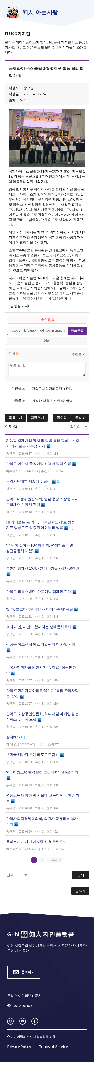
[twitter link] (22, 1021)
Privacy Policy (19, 1046)
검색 (80, 875)
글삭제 (80, 417)
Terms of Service (53, 1046)
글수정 (62, 417)
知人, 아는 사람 (40, 12)
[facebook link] (34, 1021)
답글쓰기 (37, 417)
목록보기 (15, 417)
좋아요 (47, 319)
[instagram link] (10, 1021)
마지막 (56, 860)
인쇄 (47, 340)
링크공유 (77, 331)
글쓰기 (80, 891)
